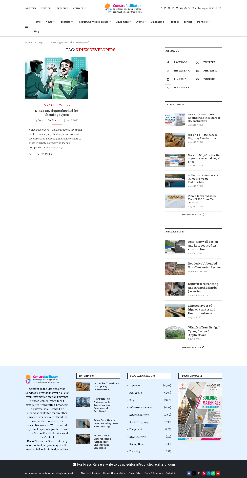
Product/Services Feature (93, 21)
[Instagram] (169, 8)
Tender (188, 21)
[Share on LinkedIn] (46, 154)
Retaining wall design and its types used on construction (203, 245)
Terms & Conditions (154, 473)
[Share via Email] (50, 154)
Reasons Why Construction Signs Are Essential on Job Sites (204, 158)
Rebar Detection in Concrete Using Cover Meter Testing (106, 423)
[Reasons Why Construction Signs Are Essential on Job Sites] (175, 160)
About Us (30, 8)
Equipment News (150, 414)
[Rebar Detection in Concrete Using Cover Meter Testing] (83, 423)
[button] (181, 412)
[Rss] (189, 8)
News (49, 21)
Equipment (122, 21)
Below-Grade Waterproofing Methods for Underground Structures (102, 441)
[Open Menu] (26, 26)
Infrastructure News (150, 407)
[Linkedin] (177, 8)
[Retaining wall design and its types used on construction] (175, 246)
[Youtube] (181, 8)
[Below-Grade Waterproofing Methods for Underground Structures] (83, 439)
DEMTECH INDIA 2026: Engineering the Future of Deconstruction (204, 118)
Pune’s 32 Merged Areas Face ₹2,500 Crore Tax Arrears (202, 199)
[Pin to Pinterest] (42, 154)
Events (140, 21)
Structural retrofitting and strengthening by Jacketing (203, 287)
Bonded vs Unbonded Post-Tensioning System (204, 265)
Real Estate (150, 392)
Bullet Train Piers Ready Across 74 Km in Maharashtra (203, 179)
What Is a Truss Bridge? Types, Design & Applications (204, 331)
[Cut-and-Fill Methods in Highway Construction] (175, 140)
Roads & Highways (150, 422)
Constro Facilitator (48, 120)
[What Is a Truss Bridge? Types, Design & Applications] (175, 332)
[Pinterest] (173, 8)
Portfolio (202, 21)
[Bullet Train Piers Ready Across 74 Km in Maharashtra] (175, 180)
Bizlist (175, 21)
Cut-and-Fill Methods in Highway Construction (203, 137)
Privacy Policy (135, 473)
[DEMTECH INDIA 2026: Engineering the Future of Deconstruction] (175, 119)
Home (37, 21)
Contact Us (80, 8)
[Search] (220, 8)
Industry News (150, 436)
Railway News (150, 444)
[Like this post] (30, 154)
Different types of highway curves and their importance (201, 309)
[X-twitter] (194, 473)
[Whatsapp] (185, 8)
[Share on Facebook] (34, 154)
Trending (62, 8)
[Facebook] (161, 8)
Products (64, 21)
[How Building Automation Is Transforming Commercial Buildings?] (83, 402)
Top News (150, 385)
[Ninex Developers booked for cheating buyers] (56, 78)
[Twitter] (164, 8)
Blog (36, 31)
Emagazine (157, 21)
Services (46, 8)
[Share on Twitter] (38, 154)
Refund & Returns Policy (114, 473)
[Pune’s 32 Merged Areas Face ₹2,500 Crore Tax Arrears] (175, 201)
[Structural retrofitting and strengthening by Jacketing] (175, 289)
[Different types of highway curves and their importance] (175, 310)
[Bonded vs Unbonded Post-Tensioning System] (175, 268)
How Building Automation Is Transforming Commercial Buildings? (102, 405)
